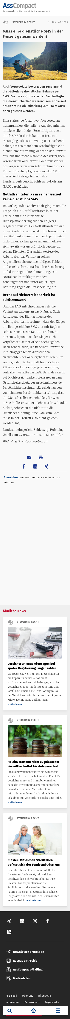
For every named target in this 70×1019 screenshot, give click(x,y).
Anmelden (11, 477)
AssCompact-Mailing (28, 969)
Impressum (12, 1002)
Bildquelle (44, 995)
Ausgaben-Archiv (25, 960)
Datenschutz (32, 1002)
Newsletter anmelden (28, 952)
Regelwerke (52, 1002)
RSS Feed (11, 995)
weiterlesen (15, 704)
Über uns (27, 995)
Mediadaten (21, 978)
